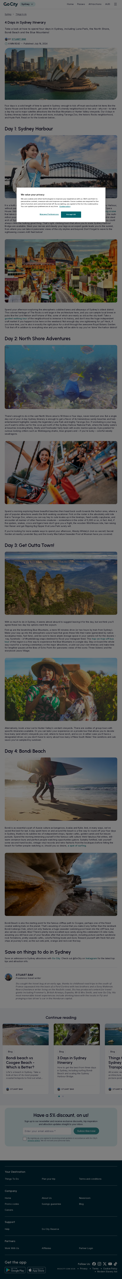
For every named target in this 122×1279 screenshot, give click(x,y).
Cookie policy (65, 206)
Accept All (71, 214)
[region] (61, 204)
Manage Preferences (49, 214)
